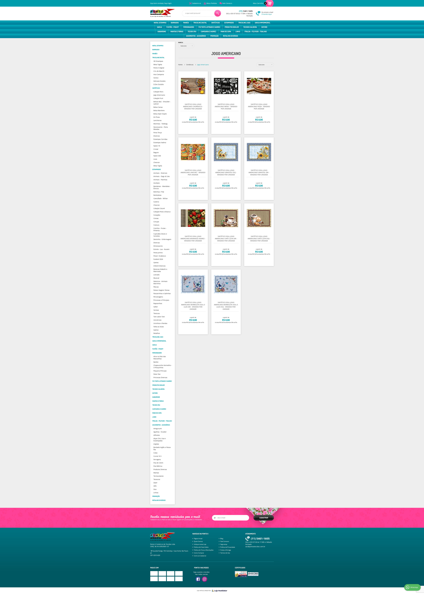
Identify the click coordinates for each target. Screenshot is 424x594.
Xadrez (156, 330)
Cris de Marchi (158, 71)
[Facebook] (198, 579)
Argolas (156, 444)
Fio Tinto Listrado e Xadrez (209, 27)
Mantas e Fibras (176, 31)
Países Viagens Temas (161, 290)
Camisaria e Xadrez (208, 31)
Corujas (156, 222)
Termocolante (158, 476)
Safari (155, 307)
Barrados (175, 23)
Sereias (156, 310)
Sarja (159, 27)
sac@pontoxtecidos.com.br (255, 546)
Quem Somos (198, 541)
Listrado (156, 275)
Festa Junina (158, 253)
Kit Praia (156, 117)
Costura (156, 225)
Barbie (155, 362)
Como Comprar (199, 553)
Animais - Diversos (160, 173)
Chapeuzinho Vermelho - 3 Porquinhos (162, 366)
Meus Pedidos (211, 3)
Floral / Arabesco (159, 256)
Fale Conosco (227, 3)
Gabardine (162, 31)
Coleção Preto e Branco (161, 212)
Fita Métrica (157, 466)
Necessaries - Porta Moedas (160, 128)
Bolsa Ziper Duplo (160, 114)
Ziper (155, 483)
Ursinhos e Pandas (160, 323)
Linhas (155, 493)
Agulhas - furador (160, 432)
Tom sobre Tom (159, 317)
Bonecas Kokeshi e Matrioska (160, 270)
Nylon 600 (157, 156)
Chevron (156, 162)
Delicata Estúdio (159, 81)
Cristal (155, 149)
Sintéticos (215, 23)
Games (156, 262)
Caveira (156, 202)
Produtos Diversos (160, 469)
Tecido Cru (192, 31)
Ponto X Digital (158, 68)
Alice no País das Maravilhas (159, 357)
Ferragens (157, 459)
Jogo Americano (159, 95)
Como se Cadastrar (200, 556)
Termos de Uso (225, 553)
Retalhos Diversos (230, 36)
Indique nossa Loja (200, 544)
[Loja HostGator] (219, 591)
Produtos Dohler (232, 27)
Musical (156, 278)
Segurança (223, 544)
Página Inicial (198, 539)
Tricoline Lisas (244, 23)
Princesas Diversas (160, 377)
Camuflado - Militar (160, 198)
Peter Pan (157, 374)
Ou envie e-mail (267, 13)
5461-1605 (246, 11)
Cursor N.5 (157, 456)
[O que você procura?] (217, 13)
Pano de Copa (226, 31)
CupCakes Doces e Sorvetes (160, 235)
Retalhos (156, 333)
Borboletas (157, 195)
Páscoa (156, 287)
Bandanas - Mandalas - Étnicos (162, 187)
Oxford (264, 27)
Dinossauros (158, 246)
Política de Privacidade (227, 547)
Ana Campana (158, 74)
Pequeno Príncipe (160, 371)
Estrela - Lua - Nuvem (161, 249)
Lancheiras (157, 120)
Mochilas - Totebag (160, 124)
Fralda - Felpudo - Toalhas (256, 31)
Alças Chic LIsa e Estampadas (159, 439)
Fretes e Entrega (225, 550)
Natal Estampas (160, 23)
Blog (221, 539)
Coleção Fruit (158, 98)
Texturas (156, 313)
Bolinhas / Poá (158, 192)
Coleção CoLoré (159, 208)
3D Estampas (158, 61)
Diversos (156, 136)
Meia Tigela (157, 64)
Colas (155, 453)
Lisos (155, 159)
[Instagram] (204, 579)
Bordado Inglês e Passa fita (162, 448)
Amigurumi (157, 428)
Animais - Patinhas (160, 180)
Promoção (214, 36)
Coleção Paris (158, 92)
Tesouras (156, 479)
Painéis (186, 23)
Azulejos (156, 183)
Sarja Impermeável (262, 23)
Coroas (156, 218)
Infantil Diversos (159, 266)
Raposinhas (157, 303)
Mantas (156, 473)
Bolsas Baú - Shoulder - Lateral (162, 103)
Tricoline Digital (200, 23)
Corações (156, 215)
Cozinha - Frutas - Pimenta (160, 229)
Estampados (229, 23)
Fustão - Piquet (172, 27)
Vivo (154, 489)
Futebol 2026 (158, 259)
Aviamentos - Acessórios (196, 36)
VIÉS (155, 486)
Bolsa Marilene (159, 110)
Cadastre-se (196, 3)
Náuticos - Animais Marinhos (160, 282)
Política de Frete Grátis (201, 547)
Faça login (168, 3)
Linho (238, 31)
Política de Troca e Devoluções (203, 550)
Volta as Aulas (158, 327)
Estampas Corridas (160, 139)
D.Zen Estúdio (158, 84)
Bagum (156, 152)
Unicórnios (157, 320)
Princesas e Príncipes (161, 300)
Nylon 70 (156, 146)
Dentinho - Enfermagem (162, 239)
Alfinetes (156, 435)
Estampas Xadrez (159, 142)
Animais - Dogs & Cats (161, 176)
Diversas (156, 243)
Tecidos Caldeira (250, 27)
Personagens (188, 27)
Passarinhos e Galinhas (162, 293)
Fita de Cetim (158, 463)
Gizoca (155, 78)
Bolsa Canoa (158, 107)
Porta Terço (157, 133)
